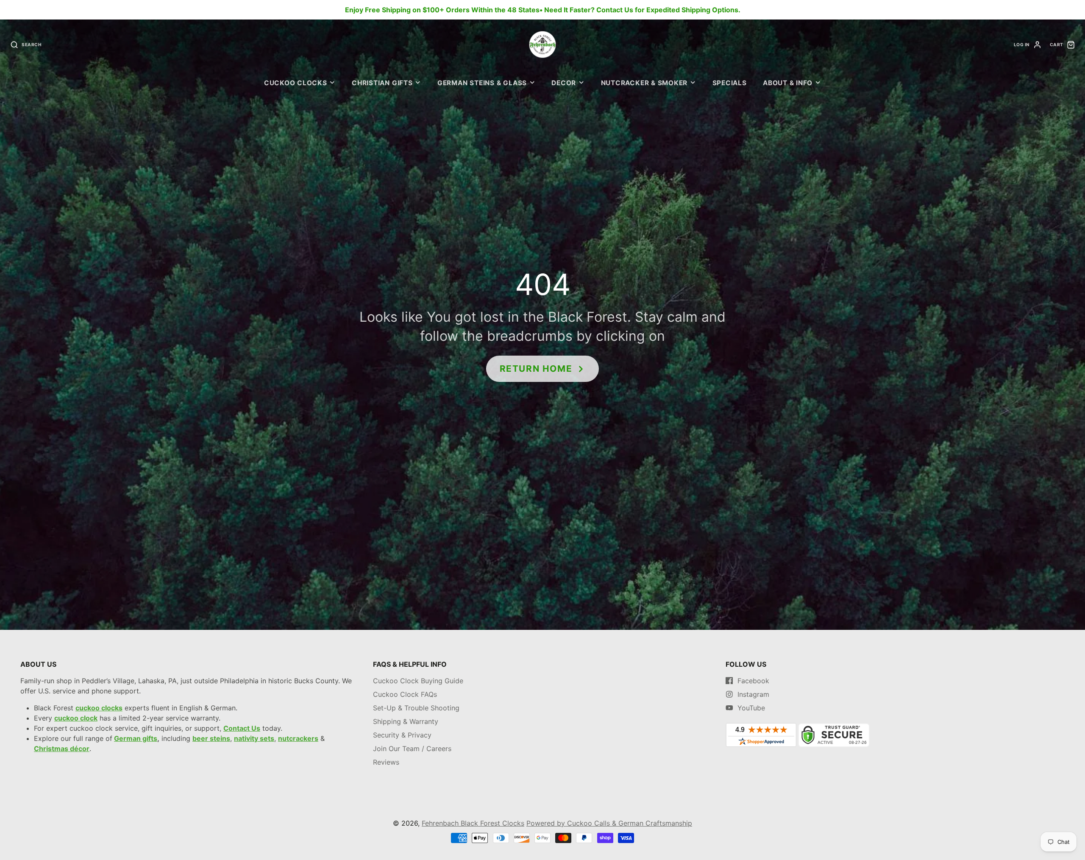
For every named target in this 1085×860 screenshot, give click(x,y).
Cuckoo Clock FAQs (405, 694)
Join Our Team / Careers (412, 748)
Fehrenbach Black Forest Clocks (473, 823)
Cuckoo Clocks (295, 83)
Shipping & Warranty (405, 721)
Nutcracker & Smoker (644, 83)
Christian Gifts (382, 83)
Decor (563, 83)
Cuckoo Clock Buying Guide (418, 680)
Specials (729, 83)
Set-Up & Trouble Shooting (416, 708)
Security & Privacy (402, 735)
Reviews (386, 762)
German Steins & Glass (482, 83)
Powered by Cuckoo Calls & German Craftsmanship (609, 823)
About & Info (787, 83)
